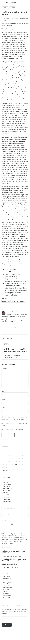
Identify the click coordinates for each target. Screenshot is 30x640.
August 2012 (6, 490)
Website (4, 407)
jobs (15, 329)
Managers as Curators (9, 564)
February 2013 (7, 484)
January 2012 (6, 499)
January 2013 (6, 486)
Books (5, 344)
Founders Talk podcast (11, 295)
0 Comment (15, 18)
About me (5, 7)
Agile (6, 288)
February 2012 (7, 497)
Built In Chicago (21, 141)
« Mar (3, 470)
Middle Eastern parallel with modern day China (15, 350)
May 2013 (5, 482)
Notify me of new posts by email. (13, 429)
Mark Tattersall (11, 2)
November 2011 (7, 501)
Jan (23, 283)
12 (12, 458)
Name (4, 391)
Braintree (22, 23)
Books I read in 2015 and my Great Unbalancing (13, 552)
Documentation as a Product (11, 556)
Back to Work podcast (11, 272)
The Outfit (16, 286)
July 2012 (5, 493)
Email (4, 399)
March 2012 (6, 495)
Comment (5, 368)
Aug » (7, 470)
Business (13, 7)
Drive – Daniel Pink (10, 269)
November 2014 (7, 480)
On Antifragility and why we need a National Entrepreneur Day (14, 560)
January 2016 (6, 477)
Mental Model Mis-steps (10, 567)
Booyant (7, 286)
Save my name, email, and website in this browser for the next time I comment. (14, 418)
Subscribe (7, 625)
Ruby (13, 147)
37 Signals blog (9, 279)
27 (16, 464)
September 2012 (7, 488)
